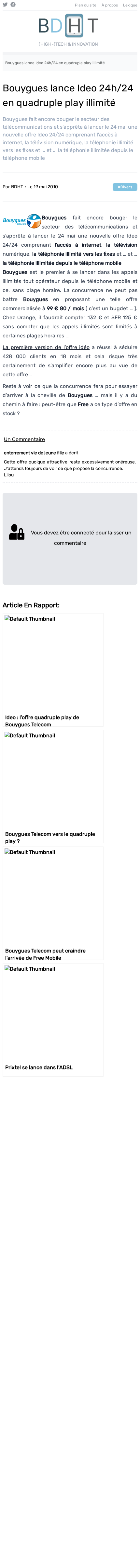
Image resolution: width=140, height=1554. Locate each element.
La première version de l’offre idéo (46, 347)
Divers (126, 187)
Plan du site (85, 5)
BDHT (17, 187)
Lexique (130, 5)
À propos (110, 5)
